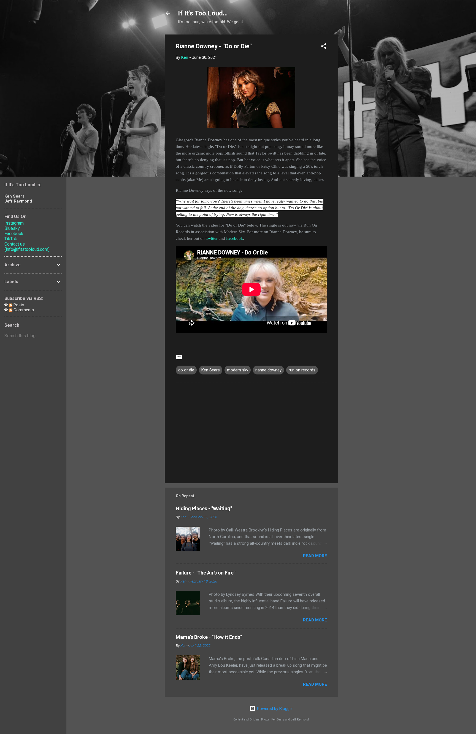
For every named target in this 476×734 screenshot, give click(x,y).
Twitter (212, 238)
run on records (302, 370)
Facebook (234, 238)
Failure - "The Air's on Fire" (205, 573)
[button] (323, 47)
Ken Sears (210, 370)
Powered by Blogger (274, 708)
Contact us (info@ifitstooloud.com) (27, 246)
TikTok (10, 238)
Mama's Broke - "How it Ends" (209, 637)
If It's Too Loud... (203, 13)
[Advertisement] (360, 117)
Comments (23, 309)
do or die (186, 370)
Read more (315, 555)
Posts (18, 304)
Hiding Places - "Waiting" (204, 508)
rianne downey (268, 370)
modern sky (237, 370)
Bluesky (12, 228)
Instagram (14, 223)
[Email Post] (179, 359)
